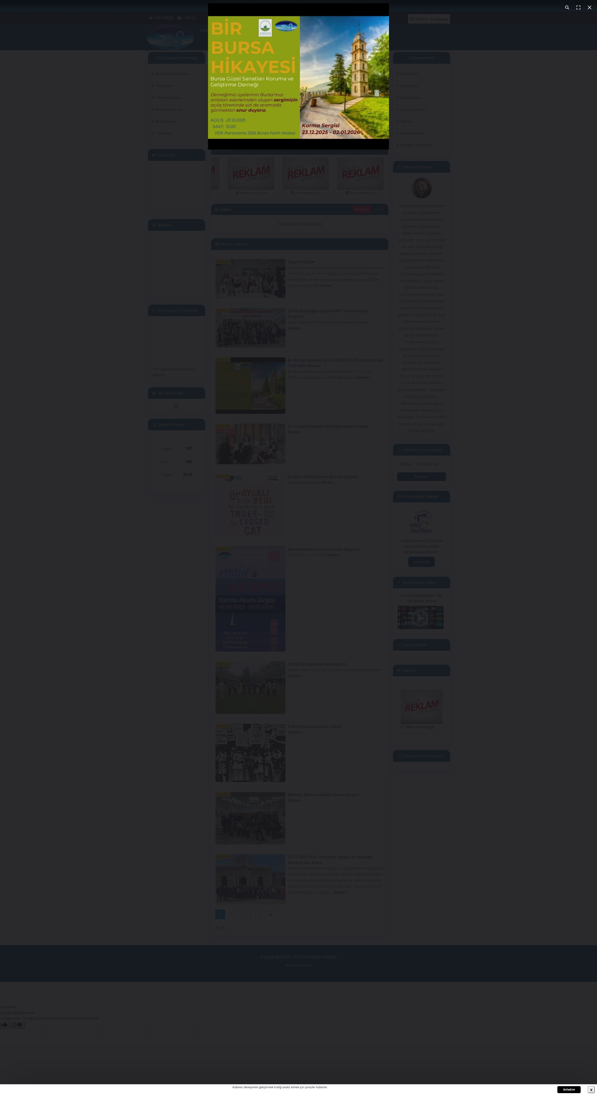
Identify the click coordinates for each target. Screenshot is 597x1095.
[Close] (589, 7)
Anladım (569, 1089)
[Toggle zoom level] (567, 7)
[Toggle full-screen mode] (578, 7)
